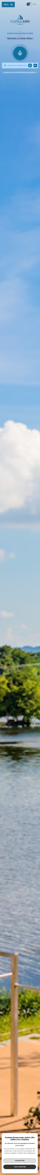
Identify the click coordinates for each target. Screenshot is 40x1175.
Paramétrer (19, 1161)
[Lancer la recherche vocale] (20, 53)
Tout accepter (20, 1167)
